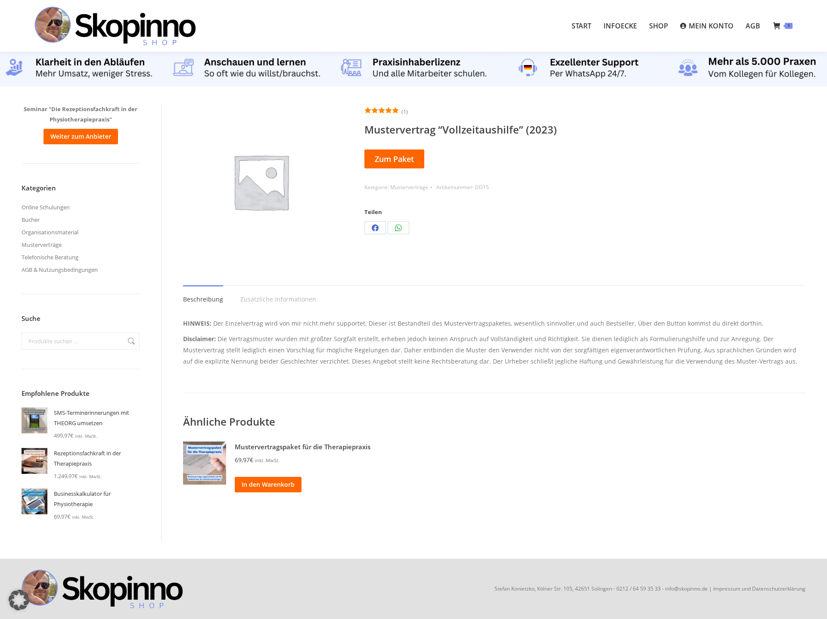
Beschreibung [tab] (203, 299)
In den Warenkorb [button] (268, 484)
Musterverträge (409, 187)
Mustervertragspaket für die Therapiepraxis (302, 446)
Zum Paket (394, 159)
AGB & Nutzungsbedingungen (60, 270)
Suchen (130, 341)
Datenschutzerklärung (778, 588)
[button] (19, 600)
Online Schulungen (46, 207)
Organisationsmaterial (50, 232)
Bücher (31, 220)
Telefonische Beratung (50, 257)
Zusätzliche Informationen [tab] (278, 299)
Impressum (726, 588)
